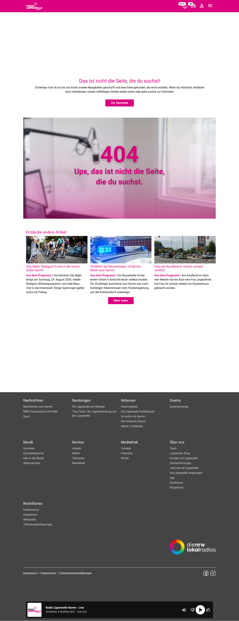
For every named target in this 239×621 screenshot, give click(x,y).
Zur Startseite (119, 103)
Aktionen (128, 400)
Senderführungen (180, 463)
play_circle (200, 609)
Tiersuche (78, 458)
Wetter (76, 453)
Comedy (126, 448)
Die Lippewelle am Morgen (88, 406)
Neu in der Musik (33, 458)
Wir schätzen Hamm (133, 421)
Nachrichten (33, 400)
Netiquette (29, 519)
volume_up (183, 610)
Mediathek (129, 442)
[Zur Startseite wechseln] (34, 6)
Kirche (125, 458)
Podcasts (126, 453)
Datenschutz (31, 509)
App (172, 477)
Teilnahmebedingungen (37, 524)
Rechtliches (32, 503)
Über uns (177, 442)
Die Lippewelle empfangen (186, 473)
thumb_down (193, 610)
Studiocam (176, 482)
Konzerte (28, 448)
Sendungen (81, 400)
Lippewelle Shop (180, 453)
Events (175, 400)
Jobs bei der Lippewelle (184, 468)
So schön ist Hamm (133, 416)
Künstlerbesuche (33, 453)
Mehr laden (121, 300)
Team (173, 448)
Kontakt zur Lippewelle (184, 458)
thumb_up (208, 610)
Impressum (30, 514)
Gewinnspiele (129, 406)
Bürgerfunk (176, 487)
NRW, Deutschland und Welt (40, 411)
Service (78, 442)
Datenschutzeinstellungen (76, 573)
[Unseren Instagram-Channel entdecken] (213, 573)
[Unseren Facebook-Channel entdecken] (206, 573)
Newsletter (78, 463)
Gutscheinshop (179, 406)
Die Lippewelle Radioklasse (137, 411)
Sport (26, 416)
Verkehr (76, 448)
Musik (28, 442)
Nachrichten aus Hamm (37, 406)
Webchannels (31, 463)
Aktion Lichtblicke (132, 426)
